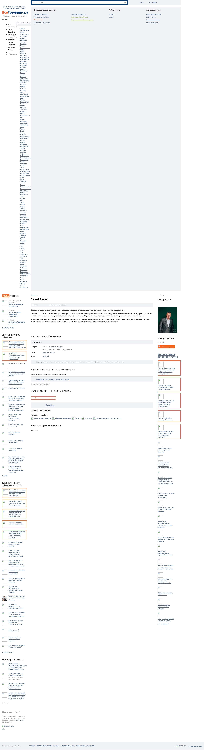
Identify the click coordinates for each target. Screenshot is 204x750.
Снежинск (23, 223)
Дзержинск (24, 79)
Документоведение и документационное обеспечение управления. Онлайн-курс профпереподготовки (17, 470)
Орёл (22, 179)
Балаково (23, 40)
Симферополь (25, 220)
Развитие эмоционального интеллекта (108, 418)
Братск (22, 50)
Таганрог (23, 235)
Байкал (22, 38)
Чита (21, 277)
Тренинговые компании (41, 17)
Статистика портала (153, 20)
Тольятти (23, 241)
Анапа (22, 32)
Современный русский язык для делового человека (165, 450)
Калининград (24, 102)
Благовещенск (25, 48)
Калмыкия (23, 104)
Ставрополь (24, 227)
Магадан (23, 134)
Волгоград (23, 63)
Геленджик (23, 71)
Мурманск (23, 144)
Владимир (23, 61)
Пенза (22, 183)
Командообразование (63, 418)
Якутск (22, 283)
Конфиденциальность (67, 745)
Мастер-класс (17, 323)
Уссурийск (23, 256)
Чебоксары (24, 268)
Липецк (22, 133)
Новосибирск (12, 27)
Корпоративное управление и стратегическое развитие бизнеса (17, 373)
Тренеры (33, 295)
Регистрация (153, 2)
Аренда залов (151, 17)
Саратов (23, 216)
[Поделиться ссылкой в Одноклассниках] (37, 329)
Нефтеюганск (24, 156)
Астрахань (23, 36)
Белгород (23, 44)
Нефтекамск (24, 154)
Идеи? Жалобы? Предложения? (85, 745)
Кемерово (23, 111)
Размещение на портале (154, 14)
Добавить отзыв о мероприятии (44, 398)
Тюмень (22, 248)
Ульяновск (23, 254)
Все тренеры (38, 20)
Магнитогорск (25, 136)
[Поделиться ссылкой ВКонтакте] (33, 329)
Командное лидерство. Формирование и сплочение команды (165, 581)
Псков (22, 192)
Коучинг (78, 418)
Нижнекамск (24, 160)
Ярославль (24, 287)
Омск (22, 177)
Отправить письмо (48, 353)
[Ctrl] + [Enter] (19, 720)
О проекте (32, 745)
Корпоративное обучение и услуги (82, 20)
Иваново (23, 84)
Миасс (22, 140)
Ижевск (22, 86)
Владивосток (24, 57)
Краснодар (11, 47)
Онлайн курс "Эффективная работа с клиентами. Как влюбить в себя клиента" (17, 398)
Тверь (22, 239)
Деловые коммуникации (42, 418)
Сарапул (23, 214)
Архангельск (24, 34)
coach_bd (45, 356)
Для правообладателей (194, 746)
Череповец (24, 272)
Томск (22, 243)
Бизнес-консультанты (78, 14)
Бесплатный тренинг (15, 314)
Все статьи (5, 703)
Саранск (23, 212)
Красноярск (12, 34)
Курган (22, 129)
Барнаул (23, 42)
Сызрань (23, 233)
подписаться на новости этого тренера (57, 379)
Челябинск (11, 39)
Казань (10, 50)
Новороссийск (25, 171)
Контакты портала (152, 22)
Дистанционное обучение (79, 17)
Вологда (23, 67)
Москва (10, 24)
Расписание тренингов (41, 14)
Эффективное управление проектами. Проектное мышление (166, 509)
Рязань (22, 204)
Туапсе (22, 245)
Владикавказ (24, 59)
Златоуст (23, 82)
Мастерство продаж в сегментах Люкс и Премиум (164, 607)
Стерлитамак (24, 229)
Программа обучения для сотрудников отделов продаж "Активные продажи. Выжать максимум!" (166, 404)
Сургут (22, 231)
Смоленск (23, 221)
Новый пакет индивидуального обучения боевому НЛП (165, 553)
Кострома (23, 121)
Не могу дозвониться (48, 349)
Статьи (111, 17)
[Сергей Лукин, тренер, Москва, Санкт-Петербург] (167, 320)
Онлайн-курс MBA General (16, 388)
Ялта (21, 285)
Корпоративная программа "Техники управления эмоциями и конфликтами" (166, 567)
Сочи (21, 225)
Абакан (22, 28)
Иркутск (23, 88)
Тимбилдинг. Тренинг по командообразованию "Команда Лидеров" (166, 387)
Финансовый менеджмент (17, 363)
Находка (23, 152)
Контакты (56, 745)
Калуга (22, 105)
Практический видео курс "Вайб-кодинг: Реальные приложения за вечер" (16, 382)
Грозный (23, 77)
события (11, 295)
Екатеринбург (12, 37)
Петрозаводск (25, 187)
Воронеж (23, 69)
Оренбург (23, 181)
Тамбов (22, 237)
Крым (22, 127)
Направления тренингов (42, 22)
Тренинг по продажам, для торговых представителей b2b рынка (166, 539)
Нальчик (23, 150)
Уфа (21, 258)
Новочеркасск (25, 175)
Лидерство (88, 418)
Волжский (23, 65)
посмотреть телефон (56, 347)
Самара (22, 206)
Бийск (22, 46)
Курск (22, 131)
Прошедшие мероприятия (40, 384)
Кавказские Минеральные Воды (24, 96)
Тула (21, 246)
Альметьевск (24, 30)
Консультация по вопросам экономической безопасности (166, 495)
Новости (112, 14)
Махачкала (23, 138)
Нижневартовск (25, 158)
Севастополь (24, 218)
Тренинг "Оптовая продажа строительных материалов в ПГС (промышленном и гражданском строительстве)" (166, 371)
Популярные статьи (13, 659)
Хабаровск (23, 260)
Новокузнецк (24, 169)
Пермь (22, 185)
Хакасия (23, 262)
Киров (22, 113)
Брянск (22, 51)
